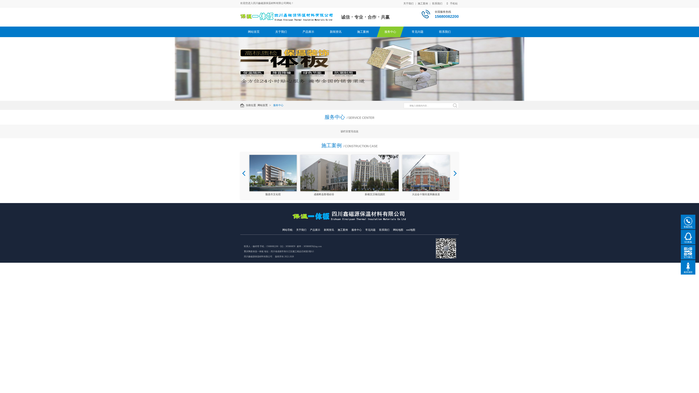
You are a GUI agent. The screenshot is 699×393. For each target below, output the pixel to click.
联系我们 (437, 3)
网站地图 (398, 230)
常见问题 (417, 31)
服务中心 (390, 31)
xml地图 (410, 230)
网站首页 (254, 31)
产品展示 (308, 31)
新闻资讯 (335, 31)
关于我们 (408, 3)
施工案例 (423, 3)
